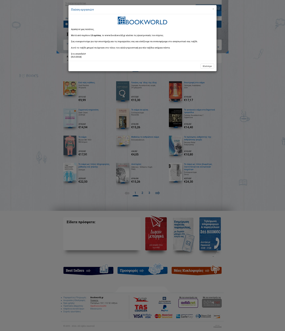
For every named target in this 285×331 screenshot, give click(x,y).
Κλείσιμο (207, 66)
